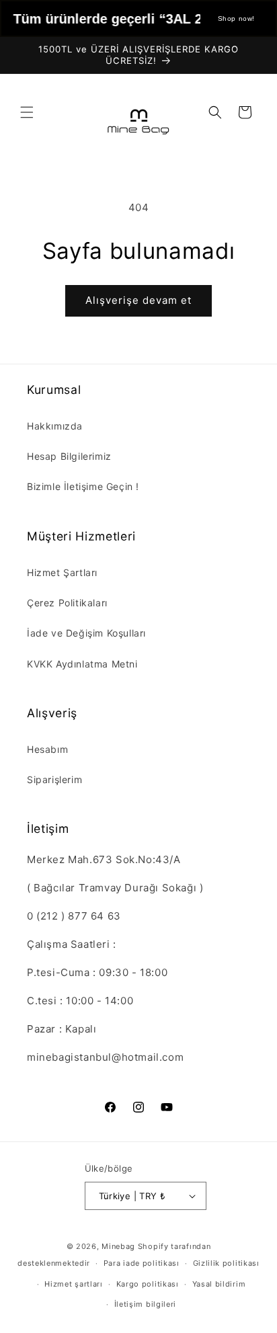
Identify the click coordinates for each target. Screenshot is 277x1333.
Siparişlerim (54, 779)
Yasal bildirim (219, 1284)
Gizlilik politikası (226, 1263)
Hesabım (47, 749)
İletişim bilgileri (145, 1304)
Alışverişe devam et (138, 300)
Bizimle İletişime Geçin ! (83, 486)
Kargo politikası (147, 1284)
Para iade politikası (142, 1263)
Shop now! (236, 18)
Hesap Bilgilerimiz (69, 456)
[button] (27, 112)
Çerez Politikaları (67, 602)
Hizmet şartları (73, 1284)
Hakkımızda (55, 426)
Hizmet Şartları (62, 572)
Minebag (118, 1246)
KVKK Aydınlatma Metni (82, 664)
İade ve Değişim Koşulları (86, 633)
